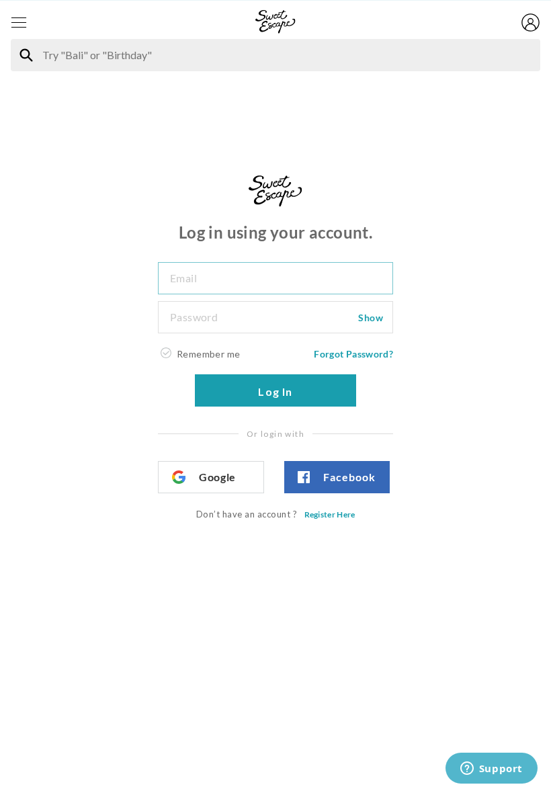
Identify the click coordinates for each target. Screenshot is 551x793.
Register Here (329, 514)
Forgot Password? (353, 354)
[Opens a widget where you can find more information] (491, 769)
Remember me (208, 354)
